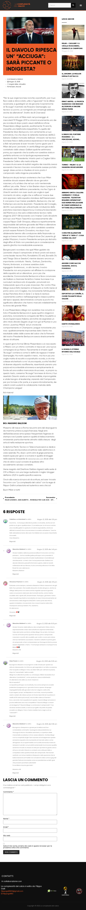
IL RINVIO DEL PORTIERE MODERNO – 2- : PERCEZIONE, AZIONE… (71, 136)
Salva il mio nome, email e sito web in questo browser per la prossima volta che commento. (27, 847)
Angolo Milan (13, 84)
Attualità (22, 84)
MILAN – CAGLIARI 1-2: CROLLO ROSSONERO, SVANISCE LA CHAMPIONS (72, 45)
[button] (81, 5)
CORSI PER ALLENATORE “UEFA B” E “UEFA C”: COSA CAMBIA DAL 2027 (73, 235)
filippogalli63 (8, 893)
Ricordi (18, 87)
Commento (8, 792)
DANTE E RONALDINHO (71, 324)
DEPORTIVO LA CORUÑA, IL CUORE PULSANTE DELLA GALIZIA (72, 296)
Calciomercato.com (35, 459)
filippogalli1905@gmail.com (12, 891)
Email (6, 827)
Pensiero (12, 87)
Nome (6, 819)
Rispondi (12, 541)
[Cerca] (73, 5)
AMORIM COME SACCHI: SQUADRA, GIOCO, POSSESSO (71, 265)
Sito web (6, 835)
